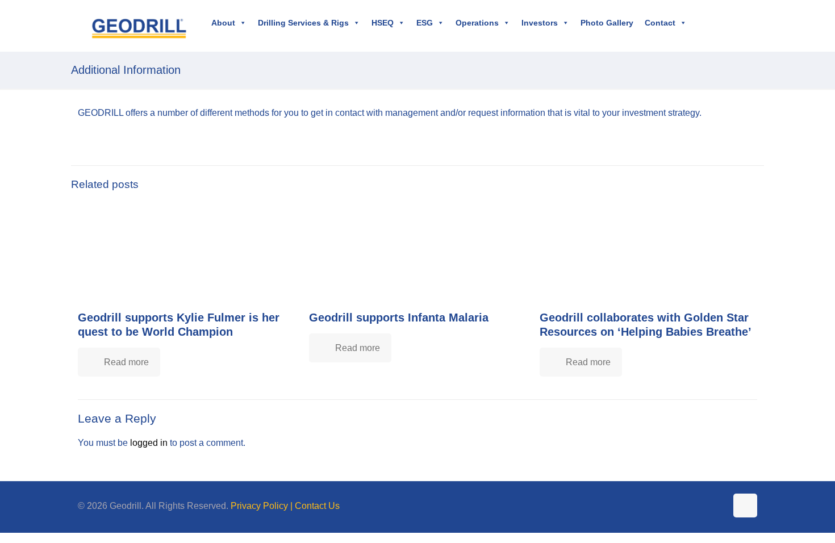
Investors (539, 22)
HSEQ (382, 22)
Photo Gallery (607, 22)
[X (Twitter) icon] (694, 506)
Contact (660, 22)
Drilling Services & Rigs (303, 22)
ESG (424, 22)
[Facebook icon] (682, 506)
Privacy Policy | (263, 506)
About (223, 22)
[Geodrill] (139, 25)
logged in (149, 443)
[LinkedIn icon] (706, 506)
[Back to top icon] (745, 505)
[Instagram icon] (717, 506)
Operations (477, 22)
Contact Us (317, 506)
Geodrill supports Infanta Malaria (399, 317)
